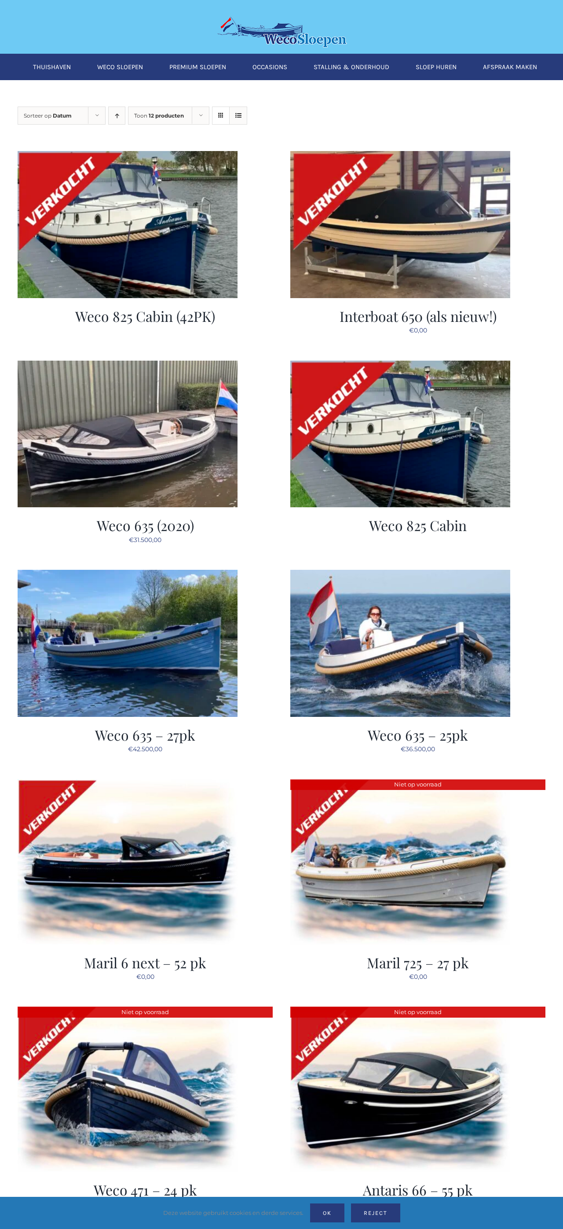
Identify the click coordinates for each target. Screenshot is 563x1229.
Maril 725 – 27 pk (418, 962)
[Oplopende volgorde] (116, 116)
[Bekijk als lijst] (238, 115)
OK (327, 1213)
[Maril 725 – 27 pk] (400, 785)
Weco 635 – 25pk (418, 734)
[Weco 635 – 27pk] (128, 575)
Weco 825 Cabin (418, 525)
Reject (376, 1213)
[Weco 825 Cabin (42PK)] (128, 156)
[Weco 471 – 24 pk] (128, 1012)
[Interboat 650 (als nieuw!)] (400, 156)
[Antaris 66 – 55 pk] (400, 1012)
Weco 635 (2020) (145, 525)
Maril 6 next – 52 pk (145, 962)
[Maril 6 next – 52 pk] (128, 785)
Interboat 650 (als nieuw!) (418, 315)
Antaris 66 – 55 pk (418, 1189)
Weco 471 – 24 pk (145, 1189)
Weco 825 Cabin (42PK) (145, 315)
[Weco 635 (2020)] (128, 366)
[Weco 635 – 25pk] (400, 575)
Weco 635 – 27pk (145, 734)
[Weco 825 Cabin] (400, 366)
